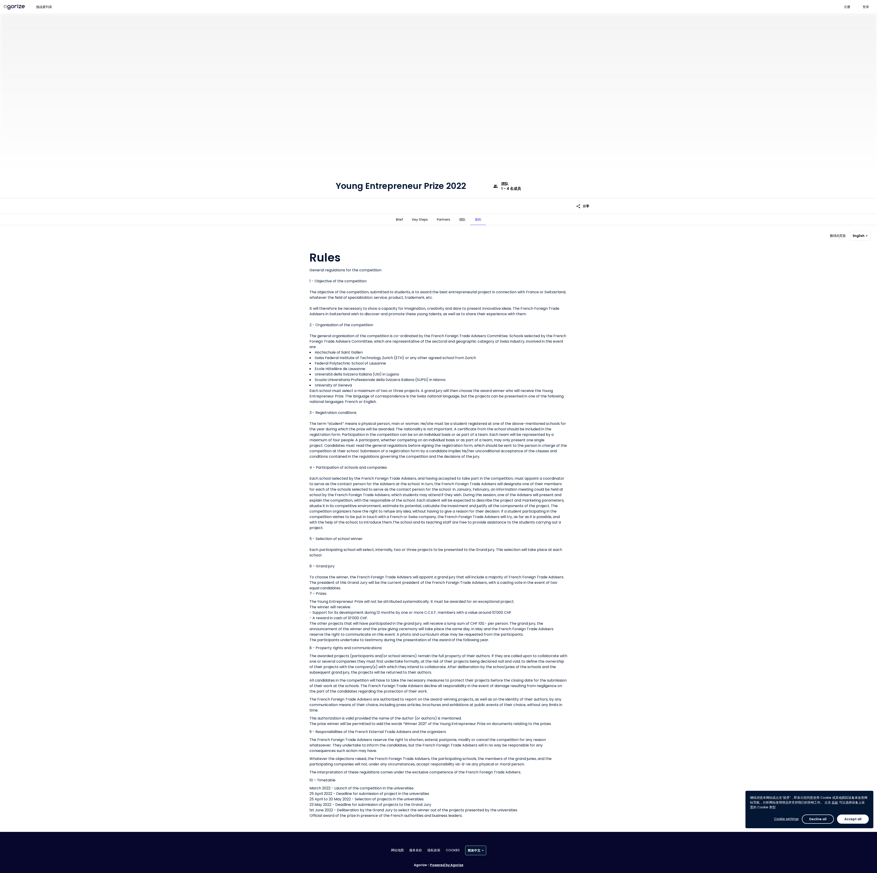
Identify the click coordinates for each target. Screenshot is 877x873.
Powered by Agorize (446, 865)
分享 (582, 206)
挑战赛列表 (44, 7)
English (858, 235)
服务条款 (415, 850)
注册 (847, 7)
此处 (835, 802)
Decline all (818, 819)
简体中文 (474, 850)
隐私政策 (434, 850)
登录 (866, 7)
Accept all (852, 819)
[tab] (399, 219)
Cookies (453, 850)
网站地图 (397, 850)
